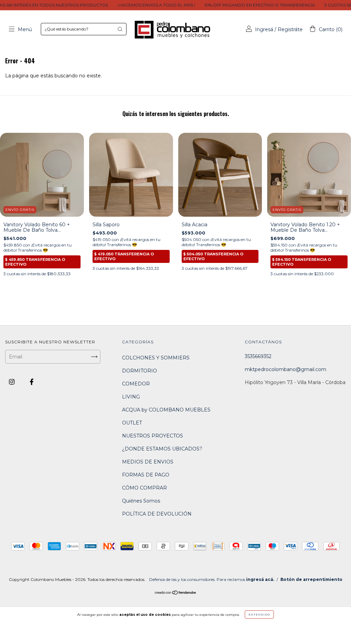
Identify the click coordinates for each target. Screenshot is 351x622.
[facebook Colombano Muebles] (31, 382)
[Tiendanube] (175, 593)
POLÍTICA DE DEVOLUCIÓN (157, 514)
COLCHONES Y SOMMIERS (156, 358)
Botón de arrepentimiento (311, 579)
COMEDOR (136, 384)
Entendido (259, 614)
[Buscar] (120, 29)
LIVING (131, 397)
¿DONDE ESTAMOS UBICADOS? (162, 449)
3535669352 (258, 356)
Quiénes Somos (141, 501)
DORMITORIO (139, 371)
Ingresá (264, 29)
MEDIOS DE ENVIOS (147, 462)
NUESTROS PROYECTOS (152, 436)
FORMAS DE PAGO (145, 475)
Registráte (290, 29)
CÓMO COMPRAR (144, 488)
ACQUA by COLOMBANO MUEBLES (166, 410)
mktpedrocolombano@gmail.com (285, 369)
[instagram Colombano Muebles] (12, 382)
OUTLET (132, 423)
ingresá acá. (260, 579)
